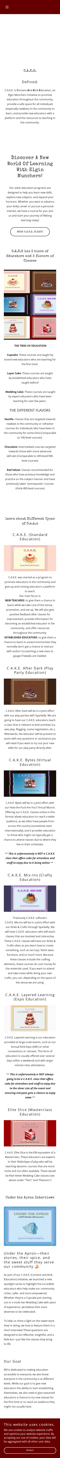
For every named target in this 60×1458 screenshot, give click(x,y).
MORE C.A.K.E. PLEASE (30, 232)
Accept (30, 1450)
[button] (8, 7)
